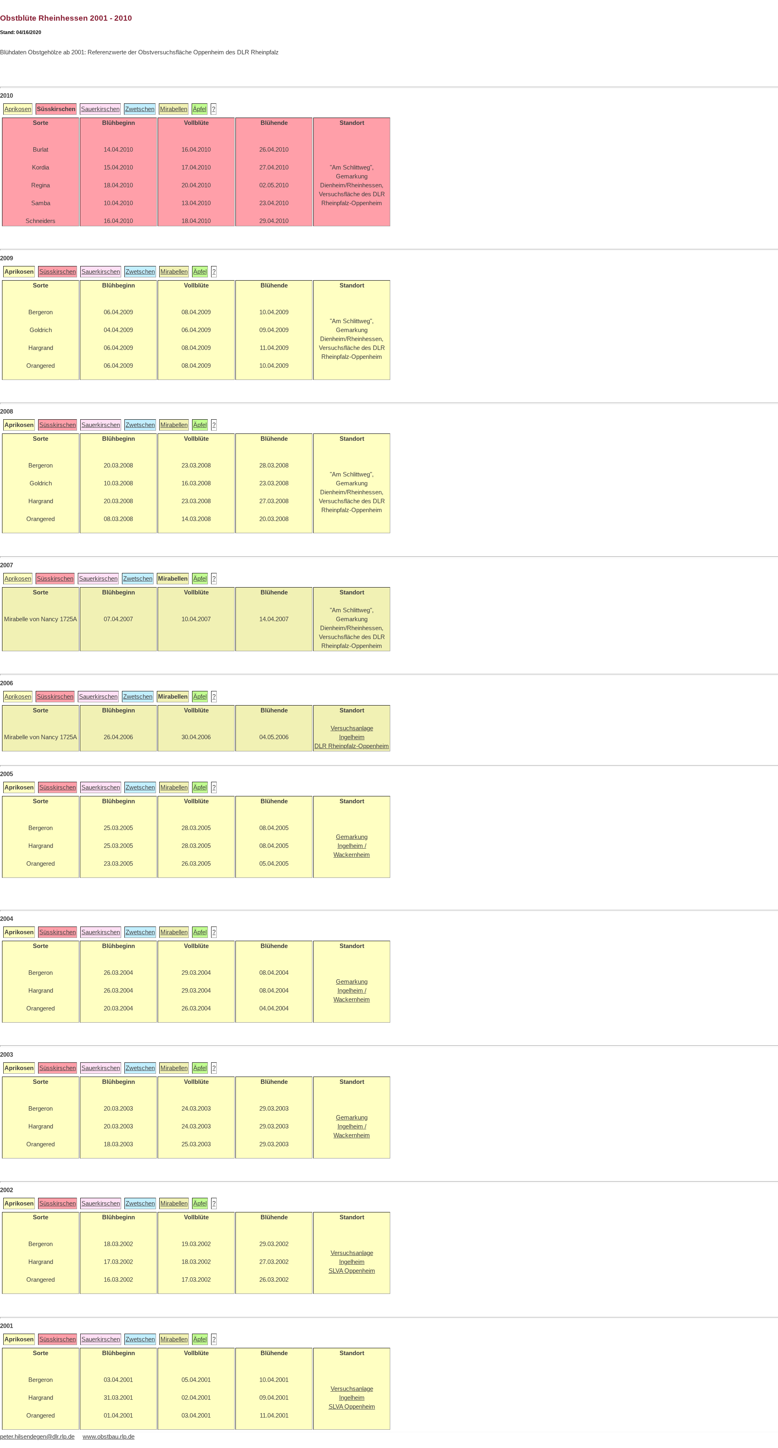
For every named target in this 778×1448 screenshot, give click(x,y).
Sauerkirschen (100, 109)
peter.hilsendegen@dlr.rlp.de (37, 1436)
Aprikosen (17, 109)
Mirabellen (173, 109)
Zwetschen (139, 109)
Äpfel (199, 109)
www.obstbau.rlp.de (109, 1436)
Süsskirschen (57, 271)
